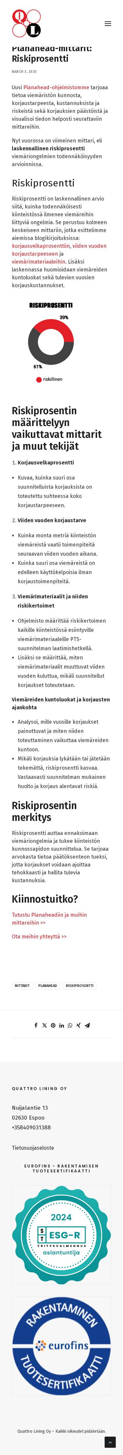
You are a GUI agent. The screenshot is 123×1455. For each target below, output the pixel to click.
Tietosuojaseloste (33, 1148)
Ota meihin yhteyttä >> (39, 936)
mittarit (22, 986)
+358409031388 (31, 1127)
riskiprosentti (79, 986)
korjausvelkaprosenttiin (41, 246)
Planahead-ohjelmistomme (56, 87)
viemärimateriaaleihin (38, 262)
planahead (47, 986)
